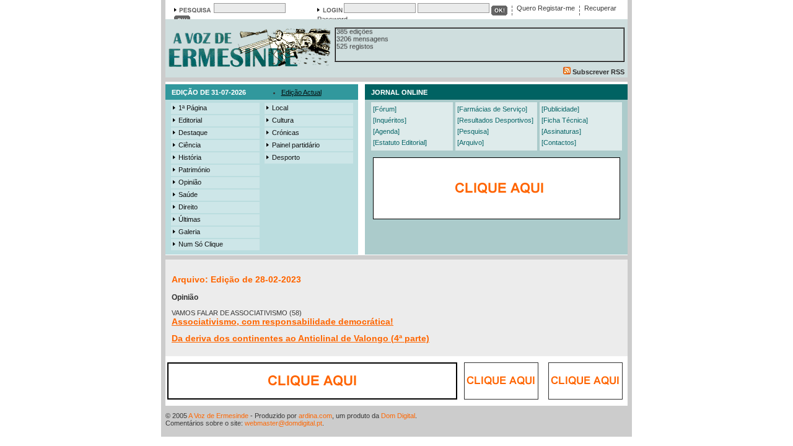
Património (194, 169)
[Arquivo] (470, 142)
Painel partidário (296, 145)
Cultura (283, 120)
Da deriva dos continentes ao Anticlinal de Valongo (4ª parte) (300, 338)
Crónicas (285, 132)
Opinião (189, 182)
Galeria (189, 231)
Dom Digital (398, 415)
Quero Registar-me (546, 8)
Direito (188, 207)
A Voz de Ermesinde (218, 415)
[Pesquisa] (473, 131)
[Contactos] (558, 142)
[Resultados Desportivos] (495, 120)
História (189, 157)
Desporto (286, 157)
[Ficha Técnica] (564, 120)
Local (280, 108)
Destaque (193, 132)
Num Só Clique (200, 244)
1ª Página (192, 108)
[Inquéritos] (389, 120)
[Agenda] (386, 131)
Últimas (189, 219)
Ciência (189, 145)
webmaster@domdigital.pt (283, 423)
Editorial (190, 120)
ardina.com (315, 415)
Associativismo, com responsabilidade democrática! (282, 321)
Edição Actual (301, 92)
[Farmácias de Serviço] (492, 109)
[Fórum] (384, 109)
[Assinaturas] (561, 131)
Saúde (188, 194)
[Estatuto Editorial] (400, 142)
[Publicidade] (560, 109)
